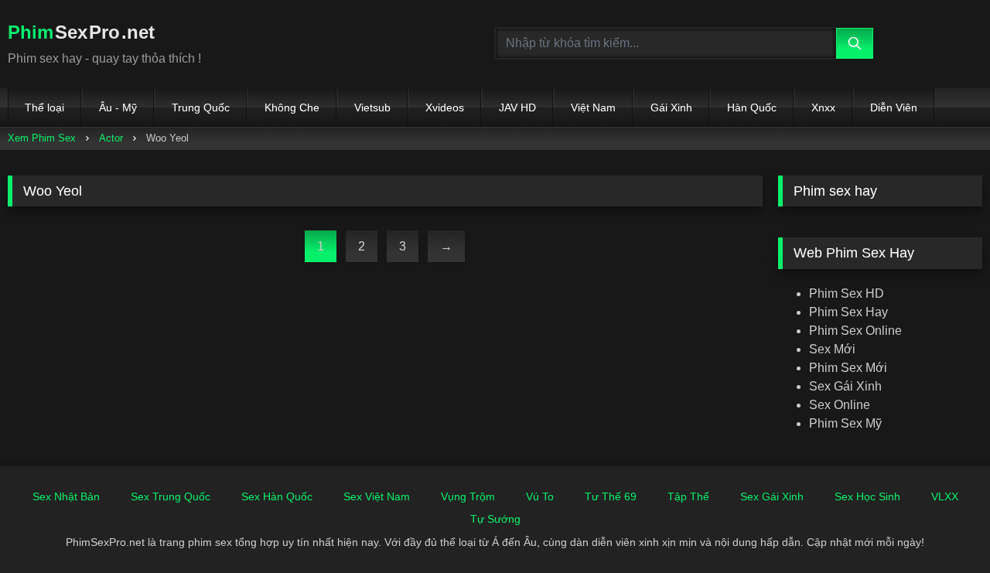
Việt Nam (593, 107)
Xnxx (823, 107)
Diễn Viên (893, 107)
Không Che (292, 107)
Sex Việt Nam (376, 496)
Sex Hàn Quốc (276, 496)
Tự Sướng (495, 519)
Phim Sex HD (846, 293)
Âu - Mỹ (118, 107)
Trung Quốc (201, 107)
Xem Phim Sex (42, 138)
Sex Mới (832, 349)
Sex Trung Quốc (170, 496)
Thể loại (44, 107)
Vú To (540, 496)
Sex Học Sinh (867, 496)
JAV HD (517, 107)
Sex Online (839, 404)
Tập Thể (688, 496)
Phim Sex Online (855, 330)
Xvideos (444, 107)
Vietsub (372, 107)
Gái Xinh (671, 107)
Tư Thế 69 (611, 496)
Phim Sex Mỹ (845, 423)
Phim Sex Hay (848, 312)
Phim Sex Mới (848, 367)
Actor (111, 138)
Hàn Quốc (752, 107)
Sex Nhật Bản (66, 496)
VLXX (944, 496)
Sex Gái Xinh (845, 386)
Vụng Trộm (468, 496)
